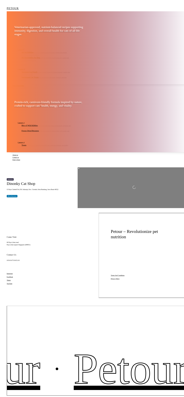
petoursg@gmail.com (13, 260)
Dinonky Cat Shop (21, 183)
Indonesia (10, 179)
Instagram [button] (10, 273)
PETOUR (13, 8)
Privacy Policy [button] (115, 279)
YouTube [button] (9, 283)
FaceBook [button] (10, 277)
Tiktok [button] (9, 280)
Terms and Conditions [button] (117, 275)
